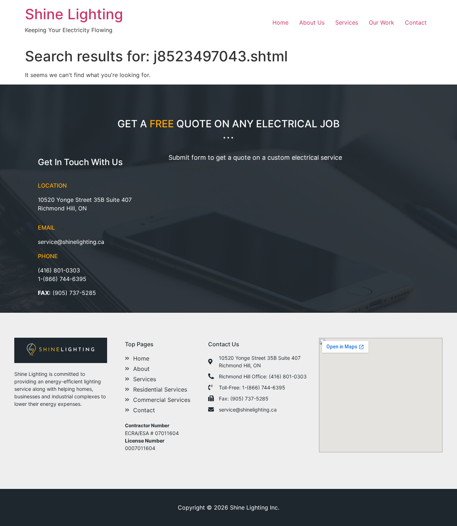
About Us (312, 22)
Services (346, 22)
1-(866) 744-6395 (62, 278)
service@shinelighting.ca (71, 241)
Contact (416, 22)
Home (280, 22)
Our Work (381, 22)
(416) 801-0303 (59, 270)
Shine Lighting (74, 14)
